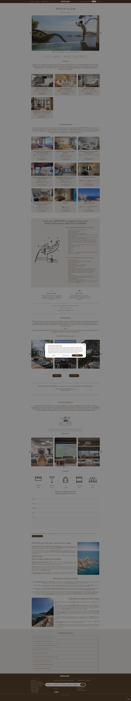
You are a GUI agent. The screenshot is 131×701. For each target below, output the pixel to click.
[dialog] (65, 350)
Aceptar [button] (77, 355)
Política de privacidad (74, 352)
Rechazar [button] (54, 355)
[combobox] (84, 344)
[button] (65, 355)
